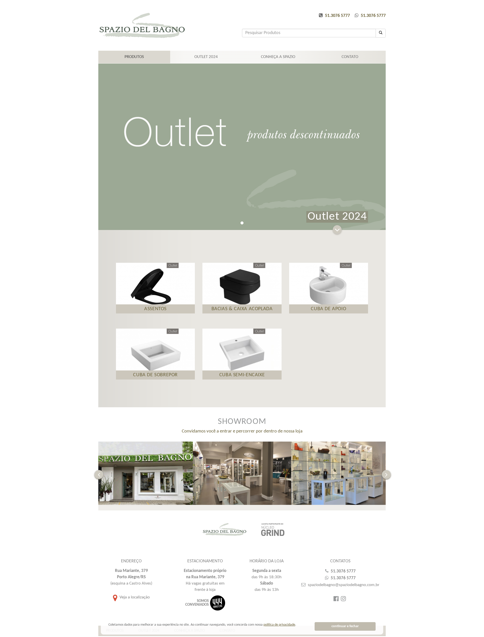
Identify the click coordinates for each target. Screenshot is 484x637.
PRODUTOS (134, 57)
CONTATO (350, 57)
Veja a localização (134, 597)
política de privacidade (279, 625)
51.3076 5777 (337, 16)
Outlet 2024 (206, 57)
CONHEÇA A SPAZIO (278, 57)
